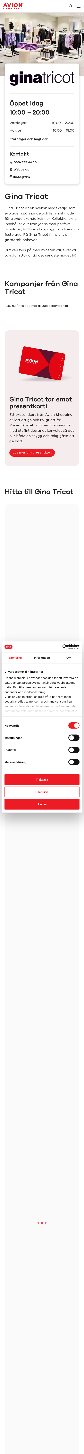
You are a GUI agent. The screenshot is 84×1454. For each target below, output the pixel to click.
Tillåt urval (42, 791)
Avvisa (42, 804)
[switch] (74, 738)
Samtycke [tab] (15, 657)
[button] (42, 139)
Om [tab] (68, 657)
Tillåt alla (42, 779)
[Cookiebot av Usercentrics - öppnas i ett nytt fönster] (62, 646)
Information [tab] (42, 657)
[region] (42, 905)
